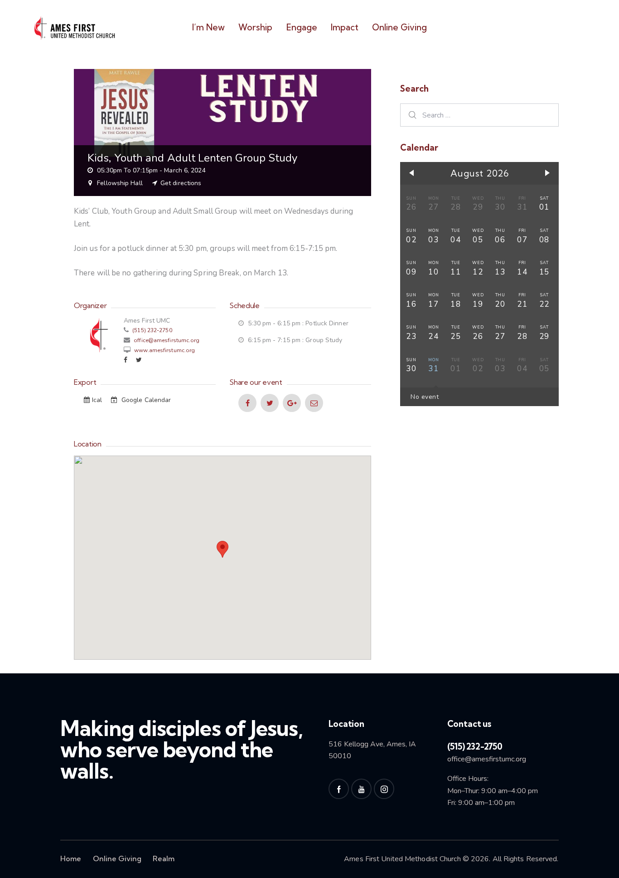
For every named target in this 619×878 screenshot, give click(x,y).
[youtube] (361, 789)
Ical (98, 400)
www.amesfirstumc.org (164, 350)
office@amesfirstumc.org (166, 340)
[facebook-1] (339, 789)
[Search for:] (479, 115)
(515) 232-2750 (151, 330)
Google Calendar (145, 400)
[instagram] (384, 789)
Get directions (180, 183)
